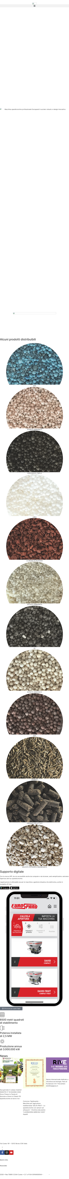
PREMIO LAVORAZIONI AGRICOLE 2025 (33, 1094)
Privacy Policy (5, 1162)
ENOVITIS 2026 (9, 1085)
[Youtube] (11, 1152)
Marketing (53, 1174)
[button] (34, 5)
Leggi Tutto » (4, 1102)
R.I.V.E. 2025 (53, 1075)
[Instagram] (6, 1152)
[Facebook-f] (2, 1152)
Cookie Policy (14, 1162)
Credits (45, 1174)
